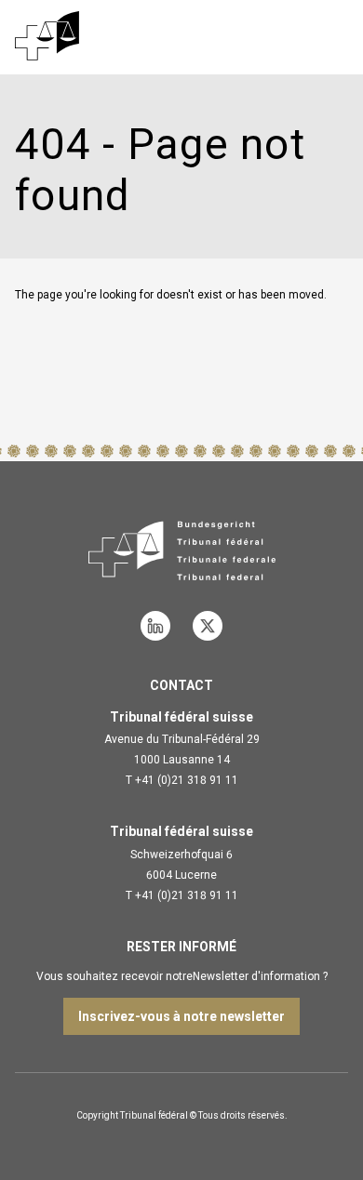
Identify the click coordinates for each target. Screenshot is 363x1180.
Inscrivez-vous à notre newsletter (181, 1016)
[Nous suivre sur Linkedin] (155, 626)
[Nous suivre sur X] (207, 626)
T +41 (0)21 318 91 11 (182, 780)
